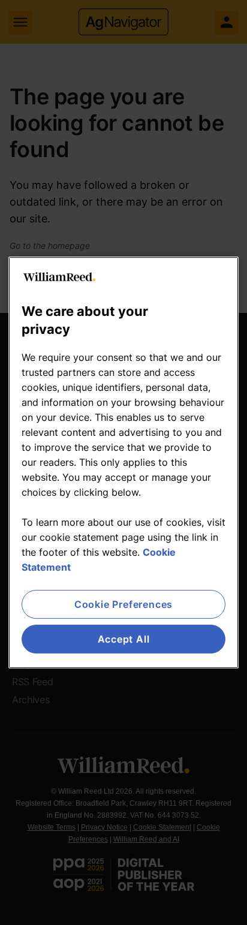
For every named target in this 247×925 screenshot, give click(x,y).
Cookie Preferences (123, 604)
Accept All (124, 639)
